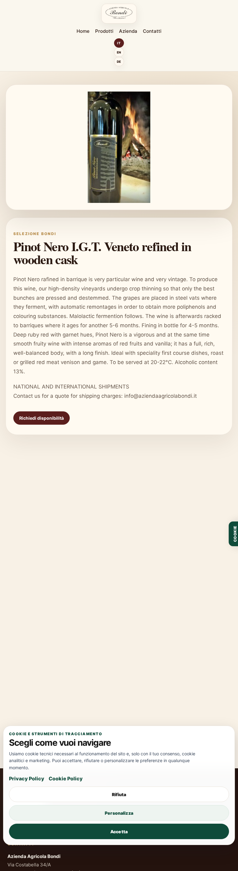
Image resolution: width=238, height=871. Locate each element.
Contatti (152, 31)
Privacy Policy (26, 778)
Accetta (119, 831)
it (119, 43)
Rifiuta (119, 794)
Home (83, 31)
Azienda (128, 31)
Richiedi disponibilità (41, 418)
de (119, 61)
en (119, 52)
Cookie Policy (66, 778)
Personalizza (119, 813)
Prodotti (104, 31)
